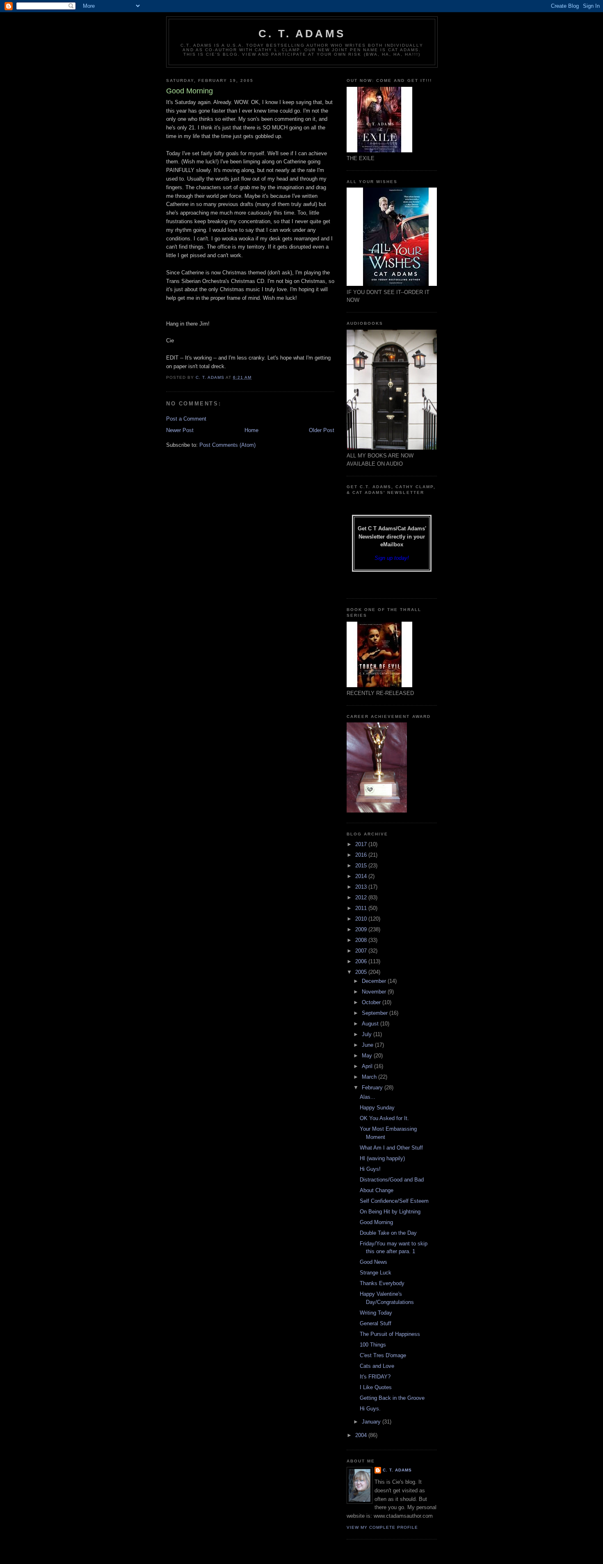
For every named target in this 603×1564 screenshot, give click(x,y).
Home (251, 430)
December (375, 981)
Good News (373, 1262)
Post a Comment (186, 419)
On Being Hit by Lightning (390, 1212)
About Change (376, 1190)
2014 (361, 876)
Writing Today (376, 1313)
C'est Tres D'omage (383, 1355)
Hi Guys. (370, 1409)
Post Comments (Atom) (227, 445)
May (368, 1055)
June (368, 1045)
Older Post (321, 430)
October (372, 1002)
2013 (361, 887)
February (373, 1087)
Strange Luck (375, 1273)
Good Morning (376, 1222)
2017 (361, 844)
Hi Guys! (370, 1169)
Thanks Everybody (382, 1283)
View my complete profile (382, 1527)
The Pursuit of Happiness (390, 1334)
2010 (361, 919)
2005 (361, 972)
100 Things (373, 1345)
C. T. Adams (301, 33)
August (371, 1024)
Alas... (367, 1097)
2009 (361, 929)
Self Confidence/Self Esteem (394, 1201)
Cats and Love (377, 1366)
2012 (361, 897)
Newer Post (180, 430)
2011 (361, 908)
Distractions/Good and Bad (392, 1180)
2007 (361, 951)
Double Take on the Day (388, 1233)
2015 (361, 865)
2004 (361, 1435)
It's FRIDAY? (375, 1377)
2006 (361, 961)
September (375, 1013)
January (372, 1422)
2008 (361, 940)
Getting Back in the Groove (392, 1398)
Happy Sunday (377, 1108)
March (370, 1077)
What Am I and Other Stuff (391, 1148)
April (368, 1066)
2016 (361, 855)
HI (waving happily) (382, 1158)
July (367, 1034)
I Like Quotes (376, 1387)
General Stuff (375, 1323)
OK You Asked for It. (384, 1118)
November (375, 992)
